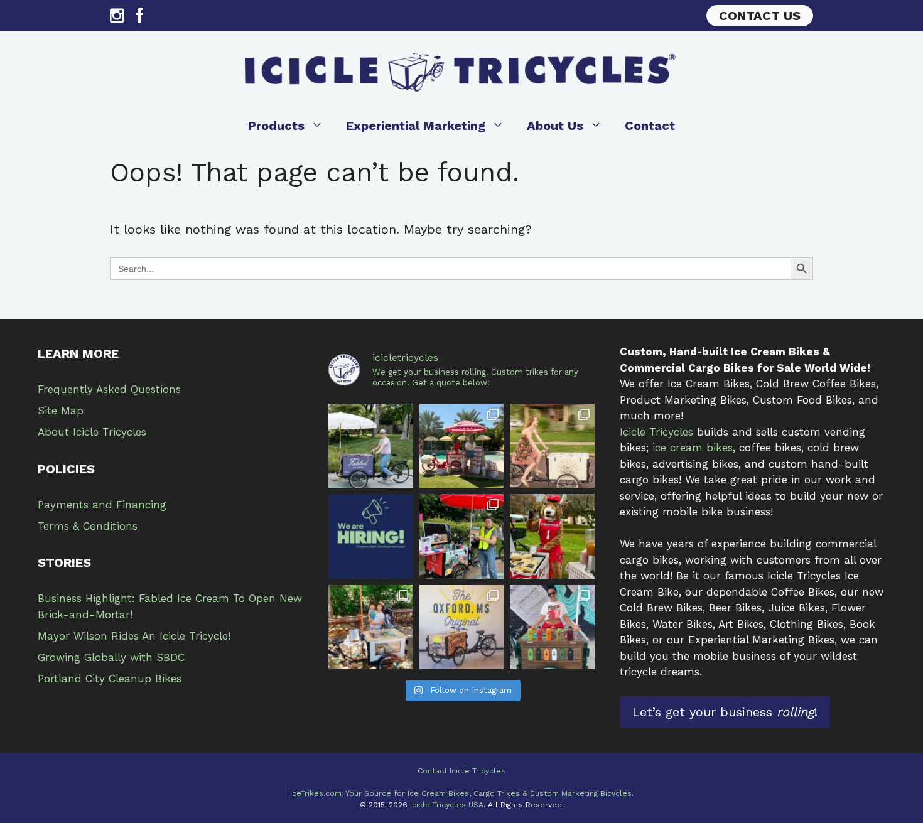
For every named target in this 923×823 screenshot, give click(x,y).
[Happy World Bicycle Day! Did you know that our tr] (552, 446)
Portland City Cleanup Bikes (109, 678)
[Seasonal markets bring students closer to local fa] (552, 536)
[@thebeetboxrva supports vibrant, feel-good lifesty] (552, 627)
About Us (555, 125)
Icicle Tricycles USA (446, 804)
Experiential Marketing (415, 125)
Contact (650, 125)
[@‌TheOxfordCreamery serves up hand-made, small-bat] (461, 627)
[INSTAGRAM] (117, 18)
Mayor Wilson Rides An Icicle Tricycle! (134, 636)
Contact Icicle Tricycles (461, 771)
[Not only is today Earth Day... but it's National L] (461, 536)
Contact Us (760, 15)
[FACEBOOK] (139, 18)
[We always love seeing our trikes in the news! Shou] (370, 446)
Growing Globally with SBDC (111, 657)
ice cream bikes (692, 447)
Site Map (61, 410)
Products (276, 125)
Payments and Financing (102, 504)
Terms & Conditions (88, 526)
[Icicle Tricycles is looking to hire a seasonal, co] (370, 536)
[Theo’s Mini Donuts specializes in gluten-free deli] (370, 627)
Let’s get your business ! (725, 711)
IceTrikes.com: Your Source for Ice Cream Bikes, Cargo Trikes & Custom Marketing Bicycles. (462, 793)
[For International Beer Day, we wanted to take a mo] (461, 446)
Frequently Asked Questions (109, 389)
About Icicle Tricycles (92, 432)
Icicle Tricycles (656, 432)
